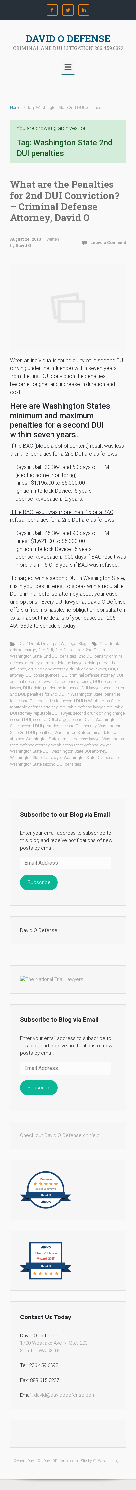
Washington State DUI (30, 751)
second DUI (20, 719)
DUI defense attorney (72, 681)
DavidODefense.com (60, 1461)
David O (23, 245)
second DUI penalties (40, 725)
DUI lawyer (90, 687)
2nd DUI (45, 649)
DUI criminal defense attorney (88, 675)
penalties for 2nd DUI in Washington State (64, 694)
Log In (118, 1461)
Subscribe (39, 882)
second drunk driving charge (99, 713)
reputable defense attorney (33, 707)
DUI (111, 669)
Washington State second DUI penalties (45, 764)
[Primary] (68, 67)
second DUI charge (50, 719)
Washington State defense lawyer (81, 745)
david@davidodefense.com (65, 1395)
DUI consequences (43, 675)
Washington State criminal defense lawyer (63, 738)
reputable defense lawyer (81, 707)
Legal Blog (76, 643)
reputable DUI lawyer (52, 713)
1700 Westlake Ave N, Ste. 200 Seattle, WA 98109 (53, 1347)
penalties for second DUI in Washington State (79, 700)
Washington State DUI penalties (92, 757)
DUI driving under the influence (51, 687)
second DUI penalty (78, 725)
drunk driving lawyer (87, 669)
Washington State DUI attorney (78, 751)
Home (15, 107)
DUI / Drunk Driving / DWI (41, 643)
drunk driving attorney (47, 669)
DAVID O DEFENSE (68, 38)
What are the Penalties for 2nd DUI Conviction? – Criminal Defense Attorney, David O (64, 201)
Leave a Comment (108, 242)
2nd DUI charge (69, 649)
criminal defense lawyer (62, 662)
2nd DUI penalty (92, 656)
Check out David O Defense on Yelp (60, 1135)
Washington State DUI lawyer (36, 757)
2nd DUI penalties (60, 656)
